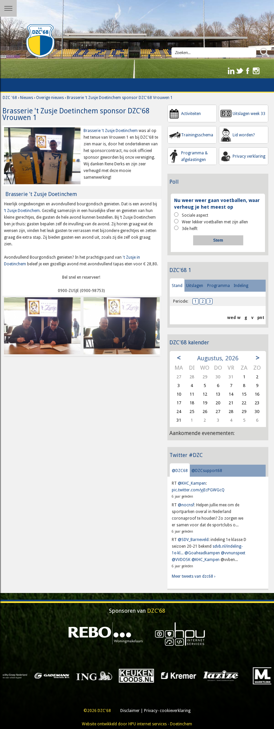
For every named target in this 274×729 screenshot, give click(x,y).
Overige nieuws (50, 97)
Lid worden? (244, 135)
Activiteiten (191, 113)
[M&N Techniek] (247, 675)
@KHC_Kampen (192, 483)
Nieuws (26, 97)
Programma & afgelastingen (194, 156)
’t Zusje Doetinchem (22, 210)
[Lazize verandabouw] (163, 675)
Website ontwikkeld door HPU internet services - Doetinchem (137, 724)
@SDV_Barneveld (193, 539)
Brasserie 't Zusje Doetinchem (111, 130)
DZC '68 (10, 97)
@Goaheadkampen (202, 553)
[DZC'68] (40, 41)
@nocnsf (186, 505)
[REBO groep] (105, 633)
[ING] (36, 675)
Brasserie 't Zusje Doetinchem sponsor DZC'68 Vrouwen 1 (120, 97)
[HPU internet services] (180, 633)
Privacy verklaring (249, 156)
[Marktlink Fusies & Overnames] (205, 675)
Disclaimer (130, 710)
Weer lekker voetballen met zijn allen (215, 222)
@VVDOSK (181, 559)
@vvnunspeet (233, 553)
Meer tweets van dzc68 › (193, 576)
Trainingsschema (197, 135)
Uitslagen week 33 (249, 113)
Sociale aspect (195, 215)
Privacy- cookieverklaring (167, 710)
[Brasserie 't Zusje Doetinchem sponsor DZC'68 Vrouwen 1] (42, 155)
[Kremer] (121, 675)
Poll (174, 182)
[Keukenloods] (78, 675)
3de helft (189, 228)
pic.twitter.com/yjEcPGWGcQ (198, 490)
